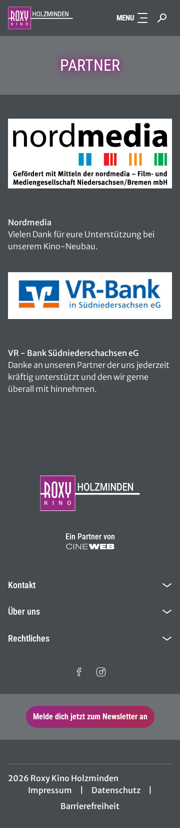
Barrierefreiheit (90, 806)
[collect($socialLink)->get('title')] (79, 672)
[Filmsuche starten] (162, 18)
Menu (125, 17)
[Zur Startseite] (40, 18)
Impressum (50, 790)
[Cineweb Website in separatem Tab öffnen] (90, 546)
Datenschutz (116, 790)
